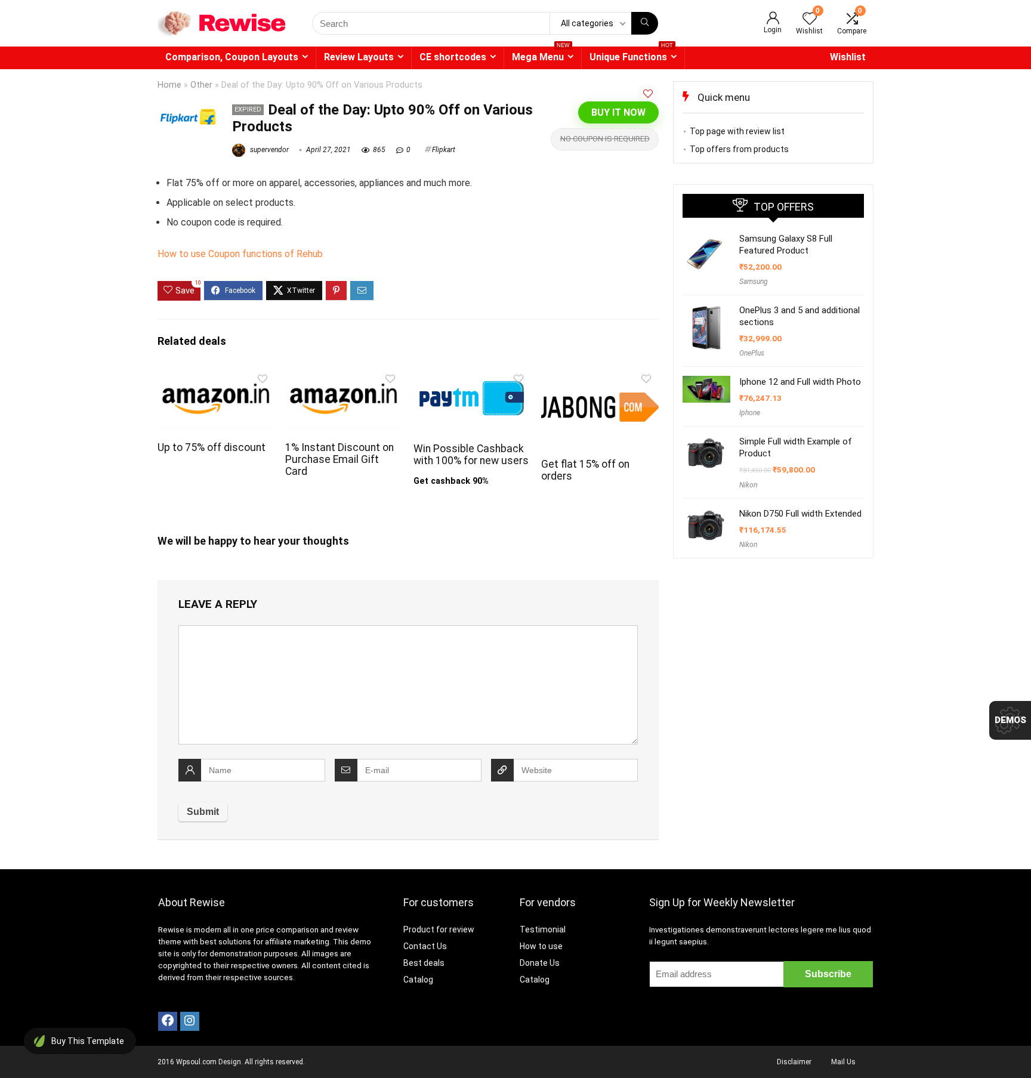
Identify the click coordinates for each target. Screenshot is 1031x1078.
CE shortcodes (452, 57)
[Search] (644, 23)
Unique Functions (631, 55)
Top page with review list (737, 131)
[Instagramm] (189, 1021)
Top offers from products (739, 149)
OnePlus (751, 353)
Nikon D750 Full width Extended (800, 513)
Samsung (753, 281)
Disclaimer (794, 1062)
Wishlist (848, 57)
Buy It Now (618, 112)
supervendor (268, 150)
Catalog (418, 979)
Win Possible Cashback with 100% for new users (471, 455)
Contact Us (425, 946)
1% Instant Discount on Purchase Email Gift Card (339, 459)
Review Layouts (359, 57)
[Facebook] (167, 1021)
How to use (541, 946)
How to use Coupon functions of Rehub (240, 254)
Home (169, 85)
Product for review (438, 929)
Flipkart (443, 150)
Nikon (748, 485)
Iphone (749, 413)
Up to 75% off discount (212, 447)
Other (201, 85)
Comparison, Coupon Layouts (231, 57)
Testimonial (543, 929)
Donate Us (540, 963)
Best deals (423, 963)
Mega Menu (541, 55)
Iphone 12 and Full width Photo (800, 381)
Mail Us (843, 1062)
